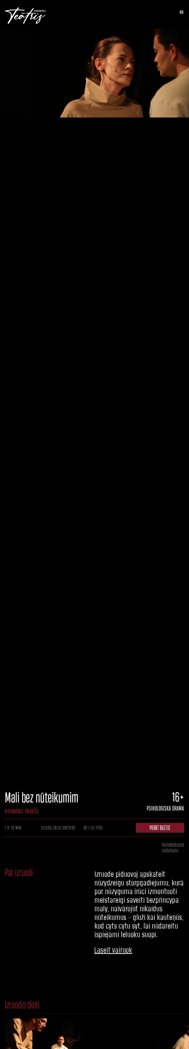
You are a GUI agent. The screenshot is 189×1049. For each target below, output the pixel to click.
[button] (181, 12)
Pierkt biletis (160, 828)
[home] (25, 14)
